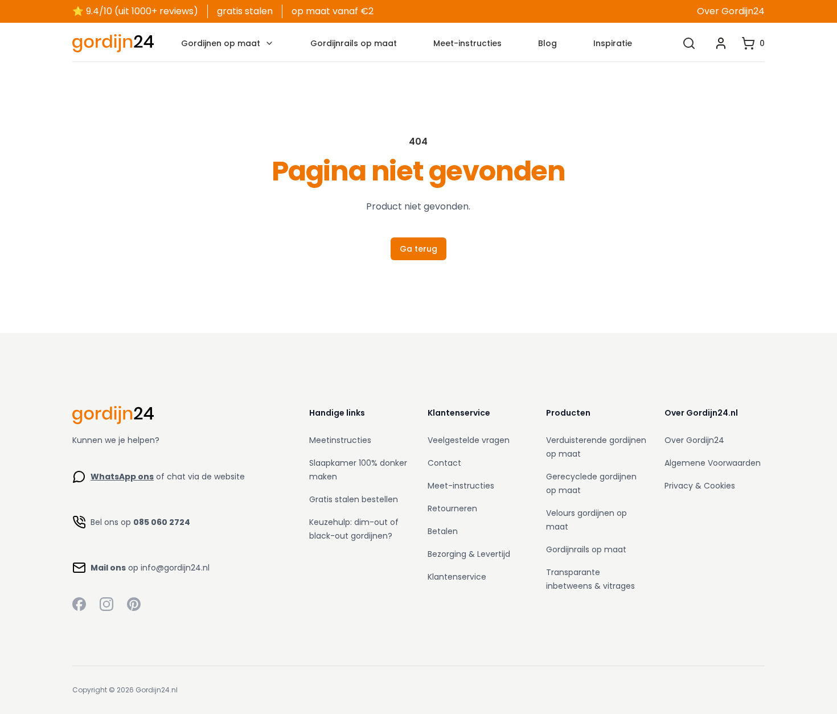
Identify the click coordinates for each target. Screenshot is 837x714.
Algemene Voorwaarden (712, 463)
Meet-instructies (467, 43)
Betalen (443, 531)
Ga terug (418, 249)
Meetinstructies (340, 440)
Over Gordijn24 (731, 11)
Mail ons (108, 567)
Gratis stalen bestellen (353, 499)
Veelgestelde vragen (469, 440)
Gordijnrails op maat (353, 43)
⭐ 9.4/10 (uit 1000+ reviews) (135, 11)
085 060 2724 (161, 522)
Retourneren (452, 508)
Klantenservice (457, 576)
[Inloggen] (720, 43)
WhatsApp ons (122, 476)
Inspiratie (612, 43)
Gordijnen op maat (220, 43)
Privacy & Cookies (699, 485)
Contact (444, 463)
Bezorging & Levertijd (469, 554)
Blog (547, 43)
